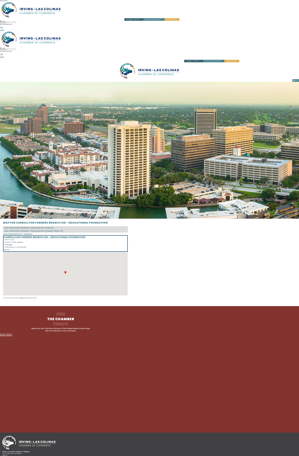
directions (20, 242)
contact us (22, 298)
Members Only (59, 231)
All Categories (49, 227)
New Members (25, 227)
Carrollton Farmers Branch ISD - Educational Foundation (44, 237)
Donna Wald (8, 244)
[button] (29, 21)
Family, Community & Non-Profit (12, 234)
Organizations (28, 234)
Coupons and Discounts (37, 227)
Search (1, 22)
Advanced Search (14, 227)
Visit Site (6, 249)
